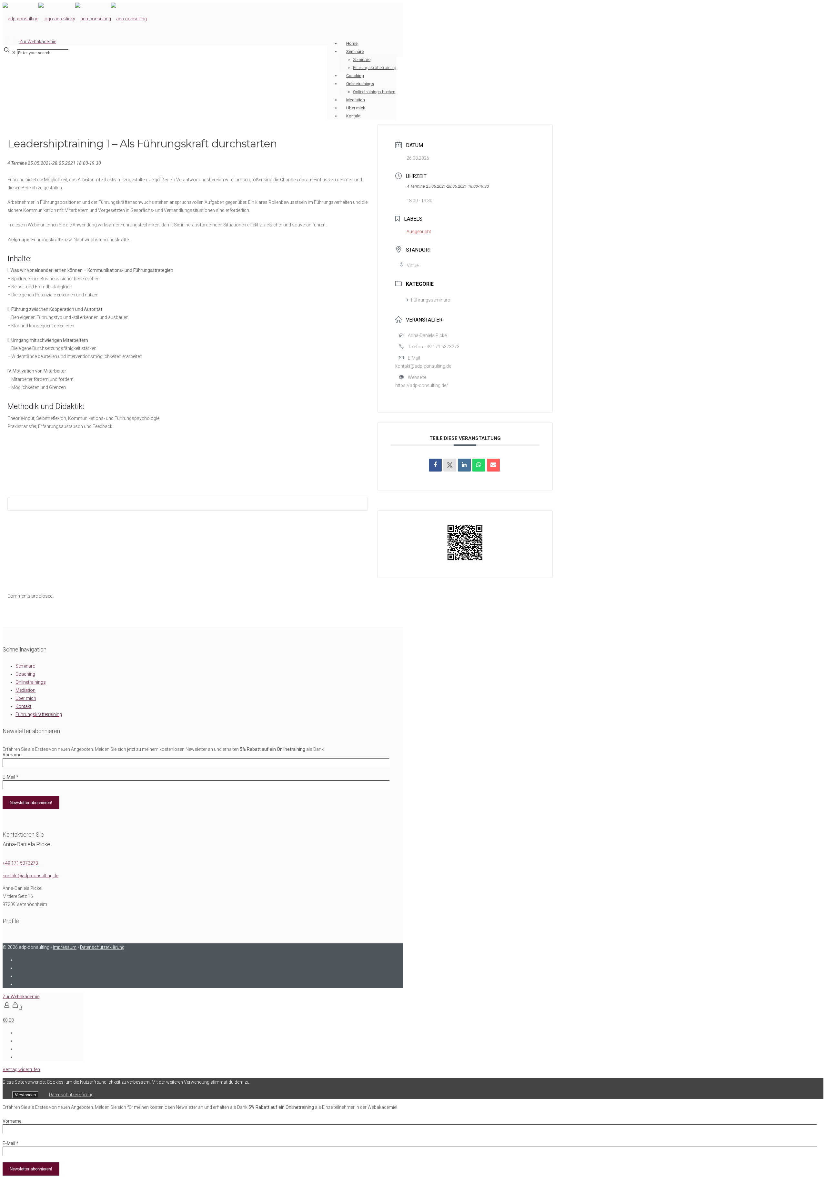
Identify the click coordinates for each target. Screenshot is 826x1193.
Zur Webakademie (37, 41)
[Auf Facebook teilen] (435, 465)
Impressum (64, 947)
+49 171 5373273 (441, 346)
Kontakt (23, 706)
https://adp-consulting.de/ (421, 385)
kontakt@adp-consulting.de (423, 366)
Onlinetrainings (30, 682)
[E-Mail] (493, 465)
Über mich (25, 698)
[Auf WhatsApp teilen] (478, 465)
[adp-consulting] (75, 18)
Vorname (12, 754)
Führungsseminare (430, 300)
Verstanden (25, 1094)
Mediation (25, 690)
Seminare (25, 666)
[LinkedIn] (464, 465)
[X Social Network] (449, 465)
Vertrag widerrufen (21, 1069)
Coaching (25, 674)
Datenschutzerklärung (102, 947)
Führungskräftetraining (38, 714)
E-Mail (10, 777)
